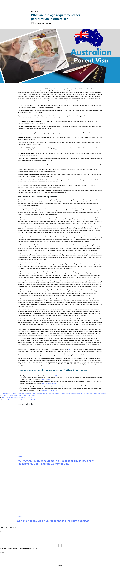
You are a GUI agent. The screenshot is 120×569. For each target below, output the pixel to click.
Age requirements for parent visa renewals (82, 393)
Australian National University (49, 390)
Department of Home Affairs (51, 376)
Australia (71, 349)
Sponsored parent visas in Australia (26, 395)
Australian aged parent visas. (99, 393)
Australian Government (46, 379)
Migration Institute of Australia (48, 383)
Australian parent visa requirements (8, 395)
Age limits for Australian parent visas (63, 393)
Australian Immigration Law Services (62, 386)
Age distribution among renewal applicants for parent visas (39, 393)
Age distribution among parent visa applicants (14, 393)
